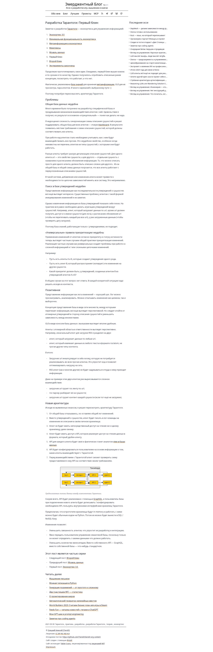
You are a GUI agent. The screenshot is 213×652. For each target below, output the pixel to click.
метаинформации (105, 84)
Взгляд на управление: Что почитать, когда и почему (153, 94)
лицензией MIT (98, 643)
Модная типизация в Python (63, 583)
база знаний (77, 84)
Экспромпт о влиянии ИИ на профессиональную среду (153, 66)
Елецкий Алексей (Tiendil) (59, 630)
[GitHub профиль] (121, 13)
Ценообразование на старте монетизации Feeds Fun (152, 63)
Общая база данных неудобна (61, 104)
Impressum (50, 647)
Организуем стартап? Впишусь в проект (147, 39)
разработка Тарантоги (95, 624)
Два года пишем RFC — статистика (65, 592)
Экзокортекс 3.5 (56, 34)
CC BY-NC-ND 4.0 (62, 633)
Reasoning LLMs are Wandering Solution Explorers (151, 83)
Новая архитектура (57, 403)
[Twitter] (112, 13)
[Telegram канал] (107, 13)
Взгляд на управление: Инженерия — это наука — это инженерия (158, 87)
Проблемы (51, 99)
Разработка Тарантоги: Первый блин (71, 23)
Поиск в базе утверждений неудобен (65, 186)
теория (109, 624)
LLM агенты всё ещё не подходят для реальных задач (153, 73)
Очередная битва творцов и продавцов (147, 49)
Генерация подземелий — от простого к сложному (73, 587)
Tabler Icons (66, 643)
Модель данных (57, 52)
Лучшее (75, 13)
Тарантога (59, 624)
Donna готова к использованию (143, 32)
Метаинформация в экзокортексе (65, 43)
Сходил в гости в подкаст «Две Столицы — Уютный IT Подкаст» (157, 42)
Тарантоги (72, 28)
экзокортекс (119, 624)
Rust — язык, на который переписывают (147, 35)
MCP (96, 13)
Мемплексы (55, 48)
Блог (65, 13)
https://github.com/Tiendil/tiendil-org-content (81, 637)
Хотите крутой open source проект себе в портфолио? (153, 77)
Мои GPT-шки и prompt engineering (66, 614)
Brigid (69, 640)
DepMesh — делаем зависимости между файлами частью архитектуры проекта (164, 28)
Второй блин (55, 61)
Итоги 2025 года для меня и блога (144, 70)
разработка (79, 624)
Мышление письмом (59, 578)
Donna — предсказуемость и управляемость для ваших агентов (157, 59)
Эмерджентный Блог (83, 4)
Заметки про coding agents (62, 618)
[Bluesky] (117, 13)
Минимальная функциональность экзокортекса (72, 39)
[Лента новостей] (102, 13)
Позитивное (52, 290)
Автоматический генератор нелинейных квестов (73, 600)
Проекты (86, 13)
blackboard (103, 124)
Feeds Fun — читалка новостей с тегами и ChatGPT (73, 609)
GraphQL (98, 499)
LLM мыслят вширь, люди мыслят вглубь (147, 56)
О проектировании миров (62, 596)
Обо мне (55, 13)
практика (69, 624)
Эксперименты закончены (62, 65)
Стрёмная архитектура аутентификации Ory (149, 80)
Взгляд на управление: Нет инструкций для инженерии (154, 90)
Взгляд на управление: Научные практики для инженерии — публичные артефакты (166, 52)
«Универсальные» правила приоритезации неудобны (74, 232)
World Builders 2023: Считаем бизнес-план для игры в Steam (78, 605)
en (107, 4)
